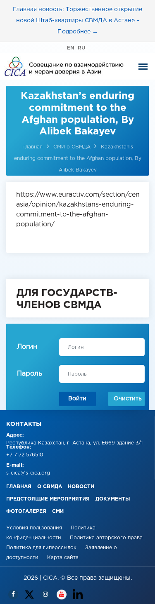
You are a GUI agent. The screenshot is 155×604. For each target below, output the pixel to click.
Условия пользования (35, 528)
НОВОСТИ (81, 486)
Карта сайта (63, 557)
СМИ (58, 511)
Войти (77, 398)
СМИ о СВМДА (72, 147)
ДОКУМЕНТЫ (112, 499)
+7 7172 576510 (24, 455)
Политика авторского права (106, 538)
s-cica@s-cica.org (28, 473)
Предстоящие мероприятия (48, 499)
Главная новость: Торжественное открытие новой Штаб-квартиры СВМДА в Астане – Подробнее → (77, 20)
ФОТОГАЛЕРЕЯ (26, 511)
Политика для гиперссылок (41, 547)
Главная (32, 147)
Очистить (128, 398)
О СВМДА (49, 486)
